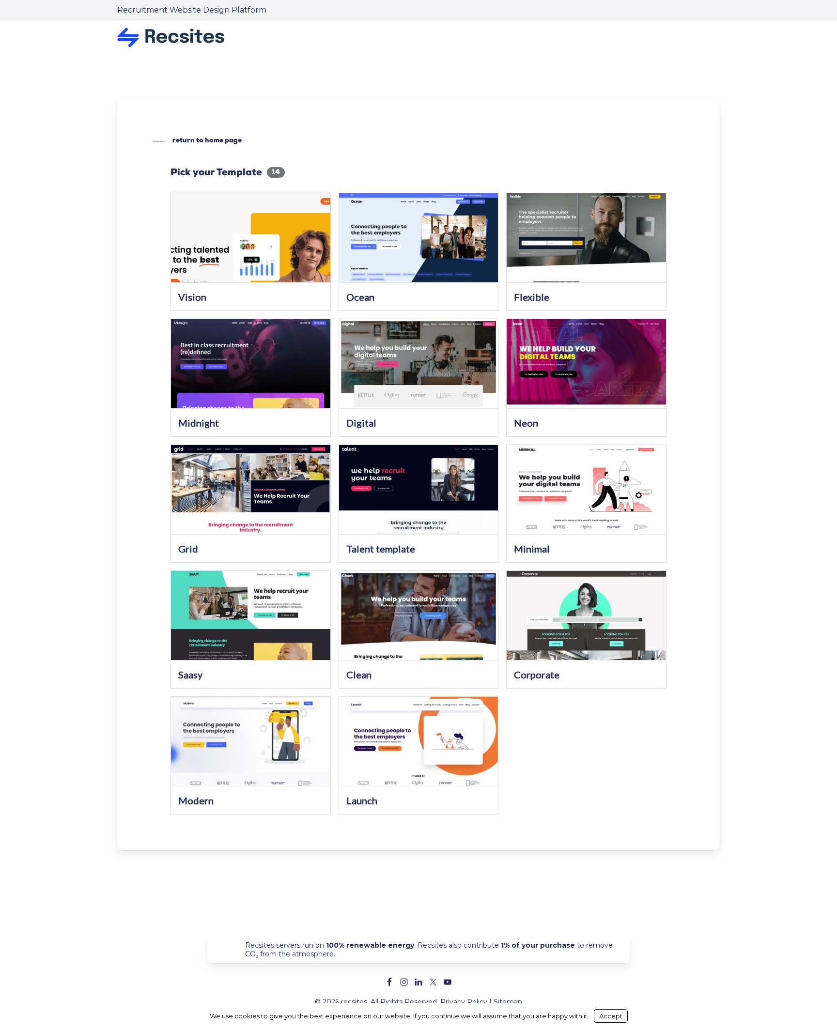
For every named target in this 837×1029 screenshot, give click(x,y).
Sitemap (508, 1002)
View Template (250, 243)
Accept (610, 1016)
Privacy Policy (463, 1002)
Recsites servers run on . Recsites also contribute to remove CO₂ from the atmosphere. (429, 949)
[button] (197, 141)
